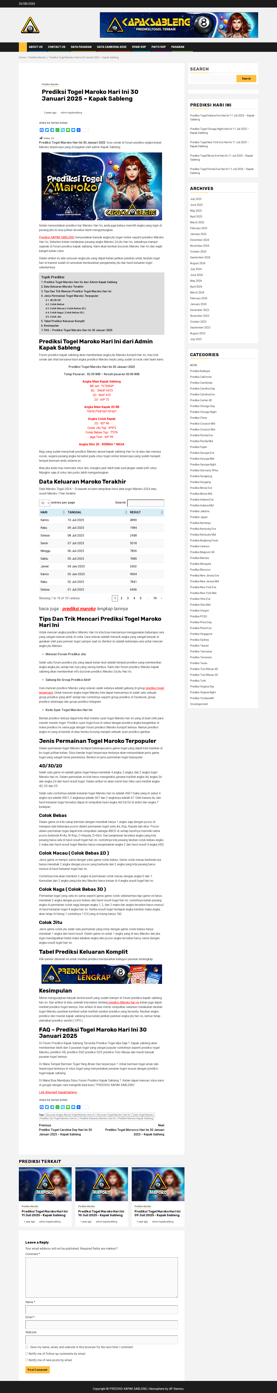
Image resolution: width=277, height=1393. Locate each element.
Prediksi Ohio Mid (200, 604)
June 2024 (196, 274)
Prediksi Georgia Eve (202, 452)
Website (31, 1332)
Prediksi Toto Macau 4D (204, 668)
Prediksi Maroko (50, 84)
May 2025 (196, 210)
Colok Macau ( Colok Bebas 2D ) (68, 308)
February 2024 (198, 298)
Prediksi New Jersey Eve (204, 575)
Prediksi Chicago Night (203, 411)
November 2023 (199, 315)
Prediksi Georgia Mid (202, 458)
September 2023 (200, 327)
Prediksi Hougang (200, 482)
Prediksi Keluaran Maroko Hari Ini (97, 1118)
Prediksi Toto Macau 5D (204, 674)
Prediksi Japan (199, 517)
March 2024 (197, 292)
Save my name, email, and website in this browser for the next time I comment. (81, 1347)
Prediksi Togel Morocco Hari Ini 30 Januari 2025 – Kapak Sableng (134, 1130)
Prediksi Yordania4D (202, 698)
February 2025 (198, 228)
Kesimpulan (51, 325)
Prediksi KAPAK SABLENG (56, 237)
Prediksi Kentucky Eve (203, 528)
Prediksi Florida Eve (201, 435)
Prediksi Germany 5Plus (204, 470)
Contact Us (56, 47)
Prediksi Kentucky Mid (203, 534)
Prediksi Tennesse (201, 657)
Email (30, 1317)
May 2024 (196, 280)
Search (199, 69)
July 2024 (196, 269)
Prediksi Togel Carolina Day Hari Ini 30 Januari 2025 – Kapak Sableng (65, 1130)
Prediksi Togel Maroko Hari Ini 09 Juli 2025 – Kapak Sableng (158, 1213)
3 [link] (128, 598)
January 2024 (198, 304)
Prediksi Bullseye (200, 371)
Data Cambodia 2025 (111, 47)
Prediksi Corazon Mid (202, 423)
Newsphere (157, 1389)
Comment (32, 1254)
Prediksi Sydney (199, 639)
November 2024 (199, 245)
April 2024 (196, 286)
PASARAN (177, 47)
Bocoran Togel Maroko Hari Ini (113, 1114)
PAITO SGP (159, 47)
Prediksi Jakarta (199, 511)
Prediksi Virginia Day (202, 686)
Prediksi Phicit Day (201, 622)
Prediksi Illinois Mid (201, 493)
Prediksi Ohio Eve (200, 598)
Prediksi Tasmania (201, 651)
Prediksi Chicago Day (202, 406)
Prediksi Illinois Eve (201, 487)
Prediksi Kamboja (200, 522)
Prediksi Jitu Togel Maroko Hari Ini (58, 1118)
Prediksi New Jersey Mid (204, 581)
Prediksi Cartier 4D (201, 400)
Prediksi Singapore (201, 633)
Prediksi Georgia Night (203, 464)
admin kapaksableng (71, 112)
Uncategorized (199, 704)
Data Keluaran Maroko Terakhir (64, 286)
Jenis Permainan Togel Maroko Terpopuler (71, 296)
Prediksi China (198, 417)
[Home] (23, 47)
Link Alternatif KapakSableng (58, 1092)
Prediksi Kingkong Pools (204, 540)
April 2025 (196, 216)
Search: (120, 502)
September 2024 (200, 257)
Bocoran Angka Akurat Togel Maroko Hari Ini (70, 1114)
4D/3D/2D (55, 300)
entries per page (63, 502)
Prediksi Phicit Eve (201, 628)
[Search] (255, 47)
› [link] (161, 598)
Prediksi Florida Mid (201, 441)
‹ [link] (108, 598)
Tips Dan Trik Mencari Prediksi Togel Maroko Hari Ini (77, 291)
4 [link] (134, 598)
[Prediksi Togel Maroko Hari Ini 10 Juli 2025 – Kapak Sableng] (101, 1184)
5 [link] (141, 598)
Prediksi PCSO (198, 616)
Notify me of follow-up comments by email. (57, 1353)
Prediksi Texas (198, 663)
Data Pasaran (81, 47)
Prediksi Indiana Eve (202, 499)
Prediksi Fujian (198, 447)
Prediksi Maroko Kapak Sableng (135, 1118)
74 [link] (155, 598)
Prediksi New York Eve (203, 587)
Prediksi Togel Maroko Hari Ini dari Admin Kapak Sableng (80, 282)
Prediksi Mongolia (200, 563)
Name (30, 1302)
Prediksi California (201, 376)
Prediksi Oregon (199, 610)
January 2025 (198, 234)
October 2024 (198, 251)
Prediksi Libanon (200, 546)
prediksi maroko (79, 608)
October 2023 (198, 321)
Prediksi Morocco (200, 569)
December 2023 (199, 310)
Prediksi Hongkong (201, 476)
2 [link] (121, 598)
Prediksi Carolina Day (202, 388)
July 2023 (196, 339)
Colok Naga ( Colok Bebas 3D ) (67, 312)
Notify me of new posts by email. (50, 1360)
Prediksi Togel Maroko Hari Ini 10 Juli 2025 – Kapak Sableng (101, 1213)
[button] (63, 512)
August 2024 (197, 263)
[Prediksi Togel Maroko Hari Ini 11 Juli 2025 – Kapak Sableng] (45, 1184)
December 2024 (199, 239)
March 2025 (197, 222)
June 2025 (196, 204)
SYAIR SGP (139, 47)
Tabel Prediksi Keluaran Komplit (64, 321)
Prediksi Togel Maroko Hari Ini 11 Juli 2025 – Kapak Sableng (45, 1213)
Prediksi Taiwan (199, 645)
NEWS (193, 365)
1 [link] (115, 598)
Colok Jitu (55, 316)
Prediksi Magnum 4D (202, 552)
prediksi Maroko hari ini (124, 1002)
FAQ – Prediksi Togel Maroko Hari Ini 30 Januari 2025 (78, 330)
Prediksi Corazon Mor (203, 429)
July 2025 (196, 199)
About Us (36, 47)
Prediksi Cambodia (201, 382)
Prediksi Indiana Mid (202, 505)
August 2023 (197, 333)
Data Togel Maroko (143, 1114)
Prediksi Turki (198, 680)
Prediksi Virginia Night (203, 692)
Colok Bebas (57, 304)
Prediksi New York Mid (203, 593)
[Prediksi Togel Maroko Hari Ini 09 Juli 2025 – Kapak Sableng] (158, 1184)
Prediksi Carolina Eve (202, 394)
